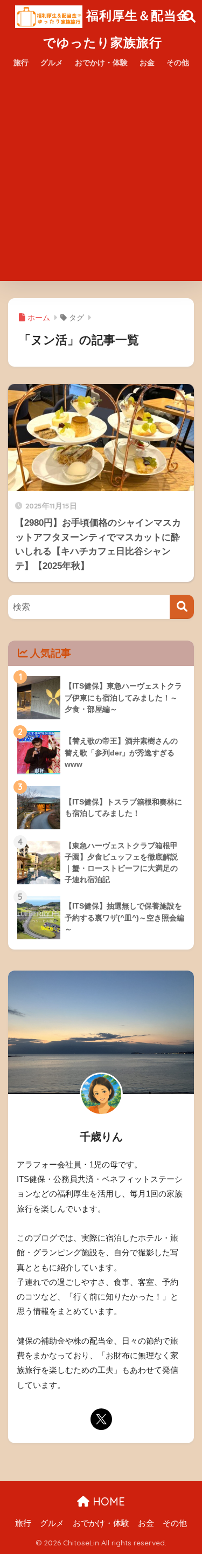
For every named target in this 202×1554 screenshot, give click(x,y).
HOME (107, 1501)
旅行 (21, 62)
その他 (177, 62)
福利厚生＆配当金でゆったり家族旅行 (116, 29)
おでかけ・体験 (101, 62)
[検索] (182, 607)
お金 (147, 62)
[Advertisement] (101, 180)
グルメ (51, 62)
